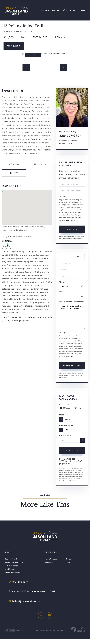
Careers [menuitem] (69, 559)
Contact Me (63, 143)
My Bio (71, 143)
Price (61, 415)
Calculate (72, 450)
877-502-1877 (71, 10)
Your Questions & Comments (71, 301)
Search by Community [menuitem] (14, 562)
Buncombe (30, 317)
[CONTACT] (14, 46)
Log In (46, 10)
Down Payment (66, 425)
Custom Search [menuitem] (11, 559)
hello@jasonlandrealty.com (28, 601)
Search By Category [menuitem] (13, 572)
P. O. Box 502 (33, 591)
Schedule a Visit (78, 255)
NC (20, 317)
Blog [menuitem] (68, 562)
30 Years (66, 408)
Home (4, 317)
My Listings (63, 140)
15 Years (77, 408)
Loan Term (64, 404)
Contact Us (65, 255)
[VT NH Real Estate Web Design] (78, 630)
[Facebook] (41, 615)
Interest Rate (65, 436)
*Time (61, 292)
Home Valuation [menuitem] (51, 559)
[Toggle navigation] (83, 10)
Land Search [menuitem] (10, 569)
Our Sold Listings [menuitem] (11, 566)
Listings (13, 317)
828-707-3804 (70, 136)
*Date (61, 282)
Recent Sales (72, 140)
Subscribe (72, 229)
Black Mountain (45, 317)
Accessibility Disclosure (54, 630)
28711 (6, 320)
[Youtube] (49, 615)
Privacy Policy (69, 220)
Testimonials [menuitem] (50, 562)
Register (55, 10)
